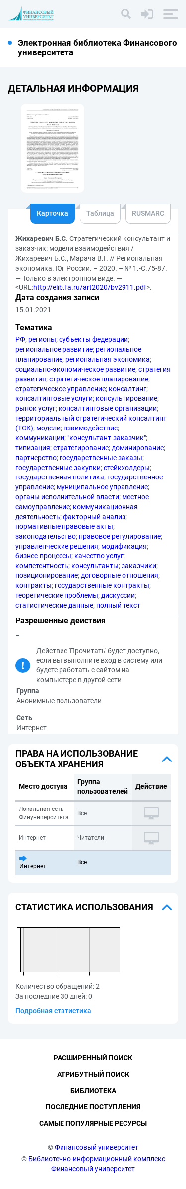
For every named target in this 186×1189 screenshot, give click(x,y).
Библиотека (93, 1090)
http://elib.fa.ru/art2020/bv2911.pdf (89, 287)
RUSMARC (148, 213)
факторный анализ (94, 517)
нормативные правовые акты (64, 526)
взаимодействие (90, 428)
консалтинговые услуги (54, 398)
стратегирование (81, 448)
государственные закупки (58, 468)
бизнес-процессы (43, 556)
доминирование (138, 448)
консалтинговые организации (108, 408)
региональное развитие (54, 349)
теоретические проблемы (56, 595)
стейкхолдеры (127, 468)
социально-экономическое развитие (75, 369)
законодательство (45, 536)
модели (48, 428)
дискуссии (118, 595)
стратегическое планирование (98, 379)
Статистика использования (84, 907)
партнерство (36, 458)
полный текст (118, 605)
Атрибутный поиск (93, 1074)
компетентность (41, 566)
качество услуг (99, 556)
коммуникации (39, 438)
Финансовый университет (96, 1147)
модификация (124, 546)
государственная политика (59, 477)
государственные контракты (102, 585)
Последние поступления (93, 1107)
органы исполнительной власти (67, 497)
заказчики (139, 566)
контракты (33, 585)
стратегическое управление (60, 389)
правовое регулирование (120, 536)
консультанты (95, 566)
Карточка (52, 213)
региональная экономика (107, 359)
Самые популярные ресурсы (93, 1123)
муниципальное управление (102, 487)
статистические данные (54, 605)
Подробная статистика (53, 1011)
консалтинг (127, 389)
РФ (20, 339)
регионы (42, 339)
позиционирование (46, 575)
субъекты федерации (93, 339)
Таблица (100, 213)
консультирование (126, 398)
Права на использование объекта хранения (76, 758)
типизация (32, 448)
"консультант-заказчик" (106, 438)
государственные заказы (101, 458)
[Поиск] (126, 14)
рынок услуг (35, 408)
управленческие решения (56, 546)
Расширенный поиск (93, 1058)
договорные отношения (119, 575)
